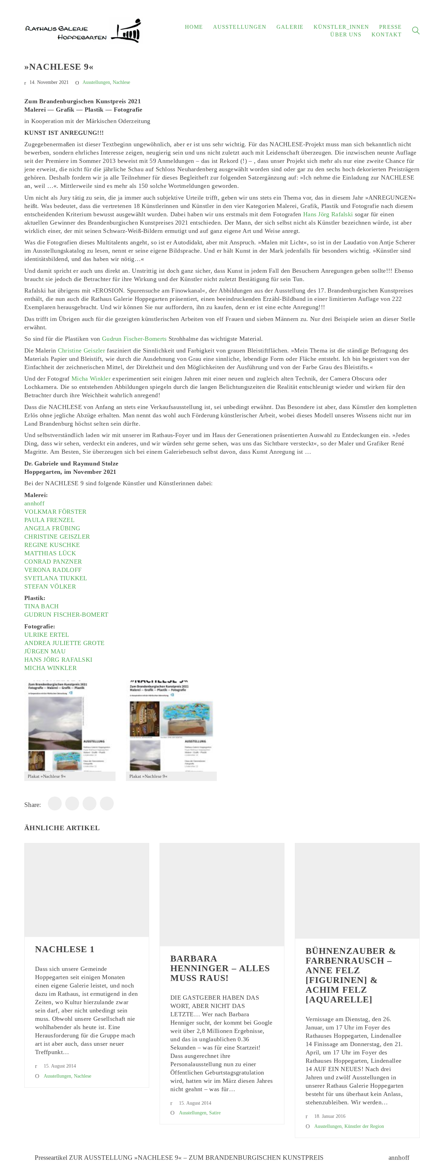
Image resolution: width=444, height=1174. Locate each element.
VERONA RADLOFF (53, 569)
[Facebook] (55, 803)
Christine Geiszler (81, 350)
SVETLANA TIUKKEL (55, 578)
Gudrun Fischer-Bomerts (134, 338)
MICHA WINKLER (50, 667)
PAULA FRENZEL (49, 519)
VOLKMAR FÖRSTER (55, 511)
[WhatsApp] (72, 803)
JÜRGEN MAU (45, 651)
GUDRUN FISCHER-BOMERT (66, 614)
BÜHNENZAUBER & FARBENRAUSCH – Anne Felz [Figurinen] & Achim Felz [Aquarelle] (351, 975)
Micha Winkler (91, 378)
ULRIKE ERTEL (46, 634)
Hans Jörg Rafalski (328, 214)
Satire (215, 1112)
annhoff (34, 503)
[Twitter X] (107, 803)
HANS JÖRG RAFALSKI (58, 659)
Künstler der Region (364, 1126)
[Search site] (416, 31)
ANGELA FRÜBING (52, 528)
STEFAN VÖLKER (50, 586)
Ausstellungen (96, 82)
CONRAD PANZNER (53, 561)
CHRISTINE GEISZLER (57, 536)
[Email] (89, 803)
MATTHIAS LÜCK (50, 553)
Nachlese (121, 82)
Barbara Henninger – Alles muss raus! (220, 968)
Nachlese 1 (65, 949)
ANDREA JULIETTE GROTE (64, 643)
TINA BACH (41, 606)
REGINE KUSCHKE (52, 544)
